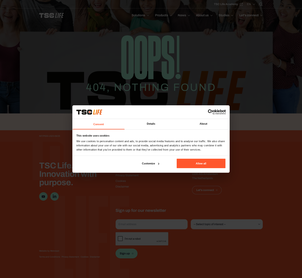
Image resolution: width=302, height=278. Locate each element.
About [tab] (203, 123)
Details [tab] (151, 123)
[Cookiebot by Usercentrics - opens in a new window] (210, 112)
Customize (148, 163)
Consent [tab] (98, 124)
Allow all (201, 163)
